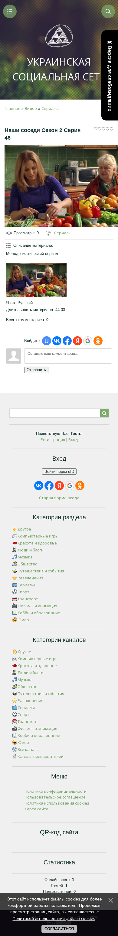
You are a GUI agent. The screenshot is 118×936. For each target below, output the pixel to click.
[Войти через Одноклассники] (98, 340)
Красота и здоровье (37, 543)
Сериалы (50, 108)
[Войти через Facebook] (67, 340)
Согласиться (59, 929)
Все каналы (29, 749)
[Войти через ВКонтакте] (56, 340)
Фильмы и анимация (37, 606)
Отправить (36, 370)
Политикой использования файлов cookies (54, 918)
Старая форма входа (59, 497)
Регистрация (53, 439)
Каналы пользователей (41, 756)
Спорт (23, 592)
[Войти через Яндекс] (77, 340)
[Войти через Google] (87, 340)
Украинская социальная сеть (59, 69)
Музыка (25, 557)
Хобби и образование (39, 613)
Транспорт (28, 599)
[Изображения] (36, 280)
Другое (24, 529)
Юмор (23, 619)
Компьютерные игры (38, 536)
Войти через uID (59, 471)
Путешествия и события (41, 571)
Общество (28, 564)
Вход (73, 439)
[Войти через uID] (46, 340)
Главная (12, 108)
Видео (31, 108)
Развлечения (30, 578)
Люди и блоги (31, 550)
